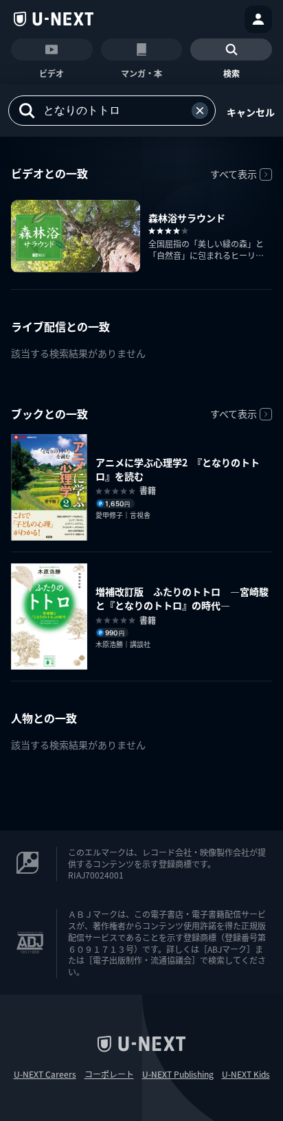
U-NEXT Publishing (178, 1074)
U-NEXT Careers (45, 1074)
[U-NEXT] (53, 19)
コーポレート (109, 1074)
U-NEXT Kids (246, 1074)
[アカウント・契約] (258, 19)
